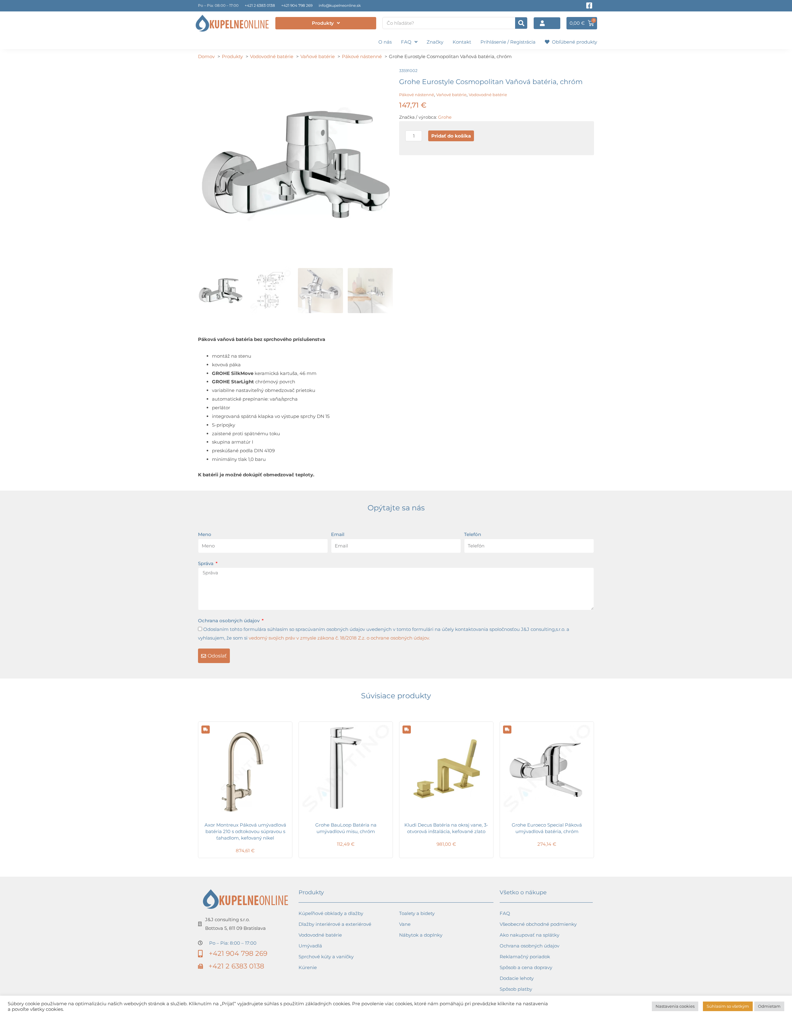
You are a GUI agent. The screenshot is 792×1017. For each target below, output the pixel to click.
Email (337, 534)
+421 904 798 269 (296, 5)
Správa (206, 563)
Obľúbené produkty (573, 42)
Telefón (472, 534)
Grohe (444, 117)
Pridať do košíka (451, 136)
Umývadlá (310, 946)
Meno (204, 534)
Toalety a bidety (417, 913)
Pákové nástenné (416, 94)
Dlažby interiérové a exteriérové (335, 924)
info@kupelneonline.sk (340, 5)
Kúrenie (308, 967)
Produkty (323, 23)
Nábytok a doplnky (420, 935)
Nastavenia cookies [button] (675, 1006)
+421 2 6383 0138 (260, 5)
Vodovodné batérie (488, 94)
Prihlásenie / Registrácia (508, 42)
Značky (435, 42)
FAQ (406, 42)
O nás (385, 42)
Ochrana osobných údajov (229, 620)
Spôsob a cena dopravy (526, 967)
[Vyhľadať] (521, 23)
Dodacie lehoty (517, 978)
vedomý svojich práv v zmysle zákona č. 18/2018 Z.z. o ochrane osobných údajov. (339, 638)
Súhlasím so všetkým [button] (728, 1006)
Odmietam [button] (769, 1006)
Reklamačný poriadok (525, 957)
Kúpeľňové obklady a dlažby (331, 913)
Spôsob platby (516, 989)
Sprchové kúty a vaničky (326, 957)
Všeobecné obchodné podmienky (538, 924)
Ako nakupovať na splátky (529, 935)
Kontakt (462, 42)
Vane (405, 924)
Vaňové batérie (451, 94)
